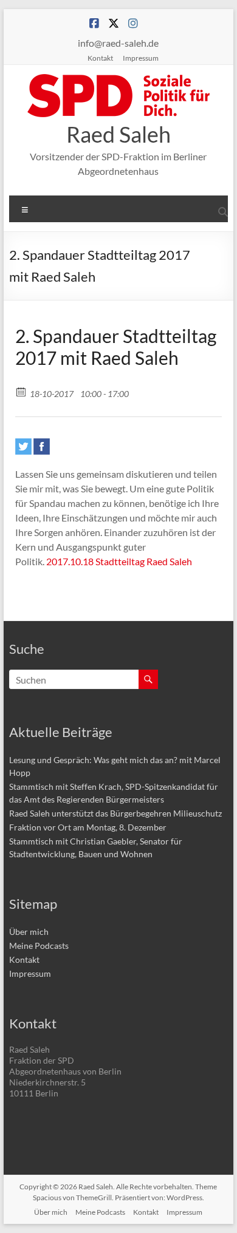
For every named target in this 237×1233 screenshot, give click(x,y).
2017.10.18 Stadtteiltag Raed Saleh (119, 561)
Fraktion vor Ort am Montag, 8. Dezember (88, 827)
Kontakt (100, 57)
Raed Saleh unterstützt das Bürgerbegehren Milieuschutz (115, 813)
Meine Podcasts (39, 945)
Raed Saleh (118, 134)
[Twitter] (23, 446)
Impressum (141, 57)
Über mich (29, 931)
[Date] (21, 391)
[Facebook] (41, 446)
